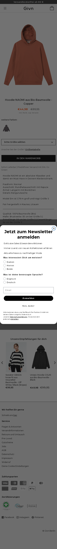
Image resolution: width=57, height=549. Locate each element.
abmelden (15, 319)
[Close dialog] (54, 228)
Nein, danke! (28, 306)
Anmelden (28, 298)
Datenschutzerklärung (18, 317)
